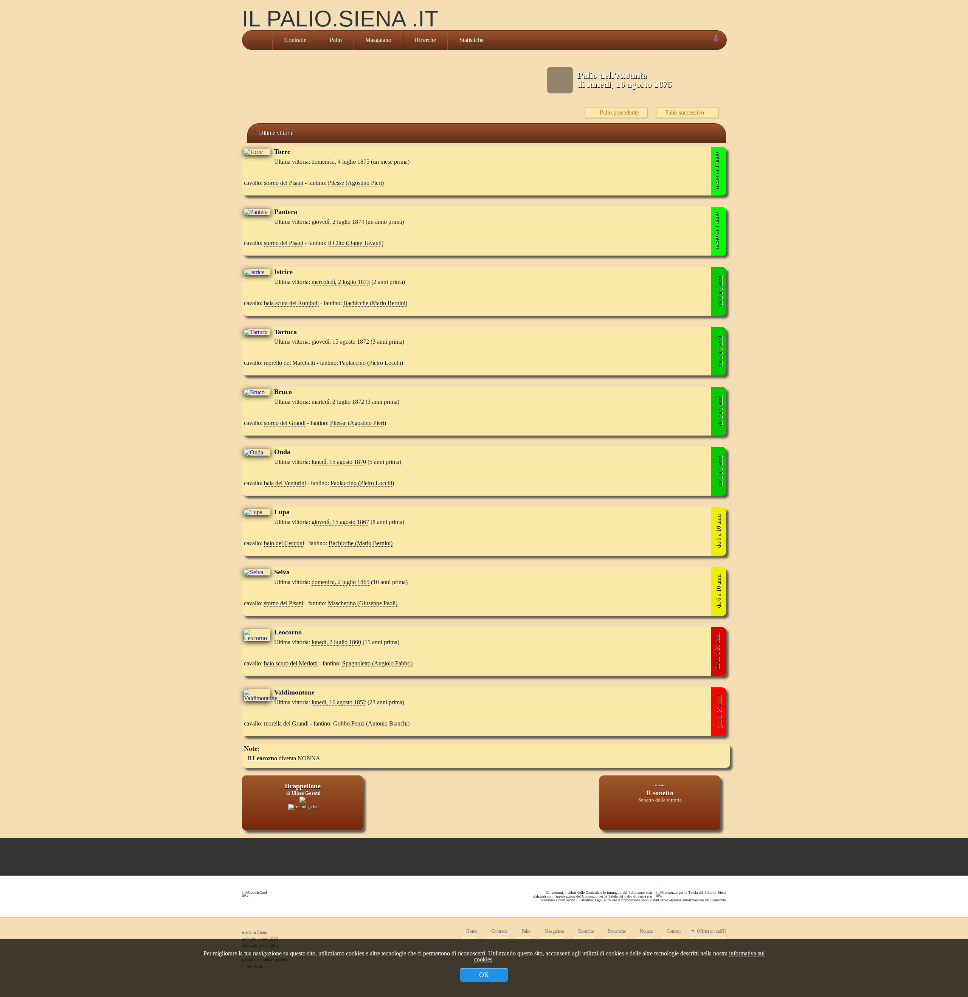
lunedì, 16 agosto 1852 (339, 702)
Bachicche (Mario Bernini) (375, 303)
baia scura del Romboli (291, 303)
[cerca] (707, 40)
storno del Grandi (285, 423)
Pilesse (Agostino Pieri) (356, 183)
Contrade (295, 40)
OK (484, 974)
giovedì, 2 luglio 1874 (338, 222)
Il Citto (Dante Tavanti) (355, 243)
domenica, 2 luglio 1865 (340, 582)
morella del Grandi (286, 723)
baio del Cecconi (284, 543)
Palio (336, 40)
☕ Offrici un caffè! (708, 931)
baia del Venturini (285, 483)
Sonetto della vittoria (660, 800)
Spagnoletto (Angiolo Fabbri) (377, 663)
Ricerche (425, 40)
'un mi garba (305, 807)
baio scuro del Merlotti (291, 663)
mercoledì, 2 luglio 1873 (341, 282)
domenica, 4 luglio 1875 (340, 161)
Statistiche (471, 40)
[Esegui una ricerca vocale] (716, 40)
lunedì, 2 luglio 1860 (336, 642)
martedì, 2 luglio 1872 (338, 401)
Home (471, 931)
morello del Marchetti (289, 363)
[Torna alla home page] (257, 40)
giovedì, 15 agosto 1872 (340, 341)
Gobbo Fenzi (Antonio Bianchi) (371, 723)
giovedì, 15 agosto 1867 (340, 522)
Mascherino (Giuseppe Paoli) (362, 603)
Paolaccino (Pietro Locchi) (371, 363)
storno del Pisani (283, 183)
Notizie (646, 931)
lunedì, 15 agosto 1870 (339, 462)
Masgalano (378, 40)
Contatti (673, 931)
